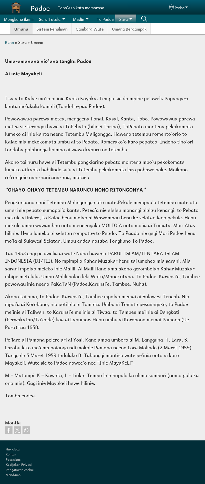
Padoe (40, 7)
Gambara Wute (90, 28)
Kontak (11, 453)
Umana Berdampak (129, 28)
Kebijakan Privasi (19, 463)
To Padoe (105, 19)
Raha (9, 42)
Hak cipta (13, 448)
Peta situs (13, 458)
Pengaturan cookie (20, 469)
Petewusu (144, 19)
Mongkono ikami (19, 19)
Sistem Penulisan (52, 28)
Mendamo (13, 474)
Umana (21, 28)
